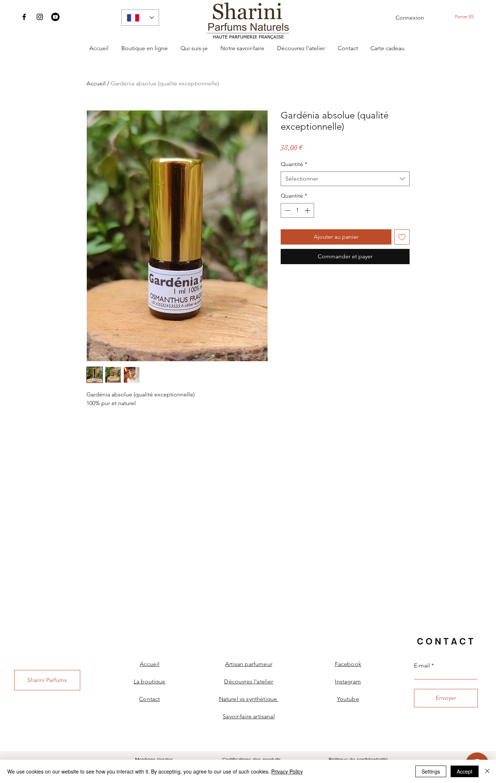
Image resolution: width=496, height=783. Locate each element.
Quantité (294, 164)
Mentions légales (154, 759)
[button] (465, 16)
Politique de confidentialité (358, 759)
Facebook (348, 664)
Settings (431, 771)
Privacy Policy (287, 771)
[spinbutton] (297, 210)
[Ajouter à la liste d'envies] (402, 237)
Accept (464, 771)
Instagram (348, 681)
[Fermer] (487, 771)
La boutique (150, 681)
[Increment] (308, 210)
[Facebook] (24, 17)
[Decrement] (287, 210)
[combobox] (345, 178)
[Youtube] (55, 17)
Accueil (96, 83)
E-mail (422, 666)
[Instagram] (40, 17)
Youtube (348, 698)
